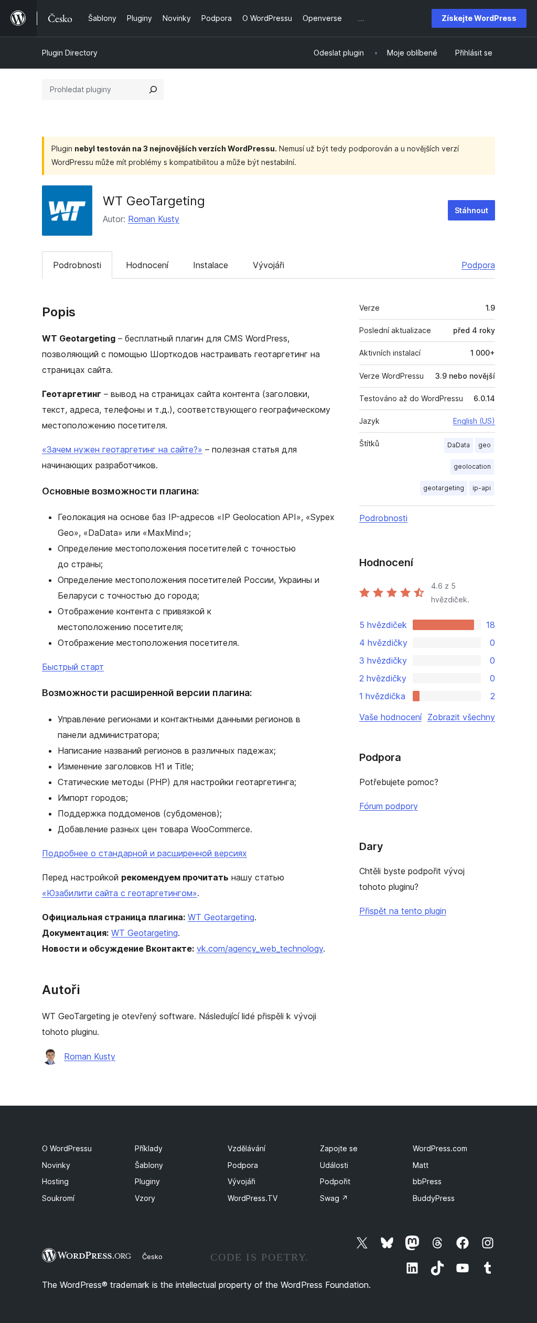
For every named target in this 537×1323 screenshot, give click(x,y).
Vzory (145, 1198)
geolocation (472, 466)
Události (334, 1165)
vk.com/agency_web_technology (260, 948)
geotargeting (443, 488)
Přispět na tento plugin (402, 911)
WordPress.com (440, 1148)
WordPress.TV (252, 1198)
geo (484, 445)
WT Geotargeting (221, 917)
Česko (152, 1256)
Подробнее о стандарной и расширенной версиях (144, 853)
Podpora (478, 265)
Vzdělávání (246, 1148)
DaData (458, 445)
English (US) (474, 420)
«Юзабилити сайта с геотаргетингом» (119, 893)
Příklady (149, 1148)
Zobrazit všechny (461, 717)
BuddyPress (434, 1198)
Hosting (55, 1181)
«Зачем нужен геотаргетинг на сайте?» (122, 449)
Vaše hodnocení (390, 717)
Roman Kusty (153, 219)
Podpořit (335, 1181)
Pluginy (147, 1181)
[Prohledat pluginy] (153, 89)
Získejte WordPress (479, 18)
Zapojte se (339, 1148)
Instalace (210, 265)
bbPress (427, 1181)
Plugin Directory (70, 52)
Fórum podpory (388, 806)
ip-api (481, 488)
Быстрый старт (73, 667)
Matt (420, 1165)
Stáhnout (471, 210)
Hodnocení (147, 265)
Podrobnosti (77, 265)
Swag (334, 1198)
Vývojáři (268, 265)
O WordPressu (67, 1148)
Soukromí (58, 1198)
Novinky (56, 1165)
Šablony (149, 1165)
